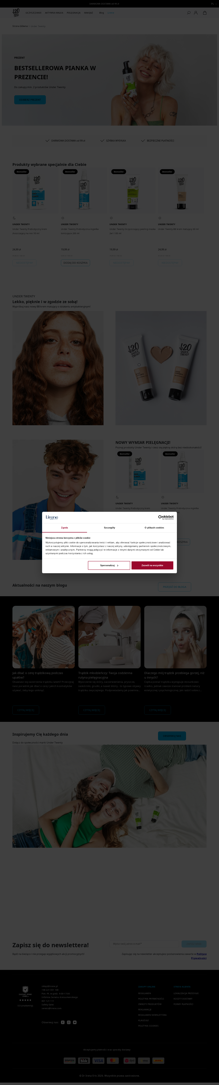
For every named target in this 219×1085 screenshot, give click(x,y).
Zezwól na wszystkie (152, 565)
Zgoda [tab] (64, 527)
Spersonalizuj (107, 565)
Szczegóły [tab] (109, 527)
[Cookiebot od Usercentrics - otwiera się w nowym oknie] (160, 517)
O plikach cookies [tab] (154, 527)
